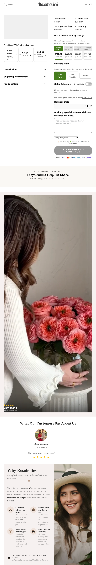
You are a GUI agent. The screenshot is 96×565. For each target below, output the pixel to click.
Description (10, 69)
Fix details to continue (73, 150)
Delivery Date (61, 102)
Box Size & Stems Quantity (69, 35)
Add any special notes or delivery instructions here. (72, 114)
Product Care (11, 84)
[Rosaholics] (48, 4)
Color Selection (62, 84)
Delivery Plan (61, 63)
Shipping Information (16, 76)
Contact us (87, 98)
